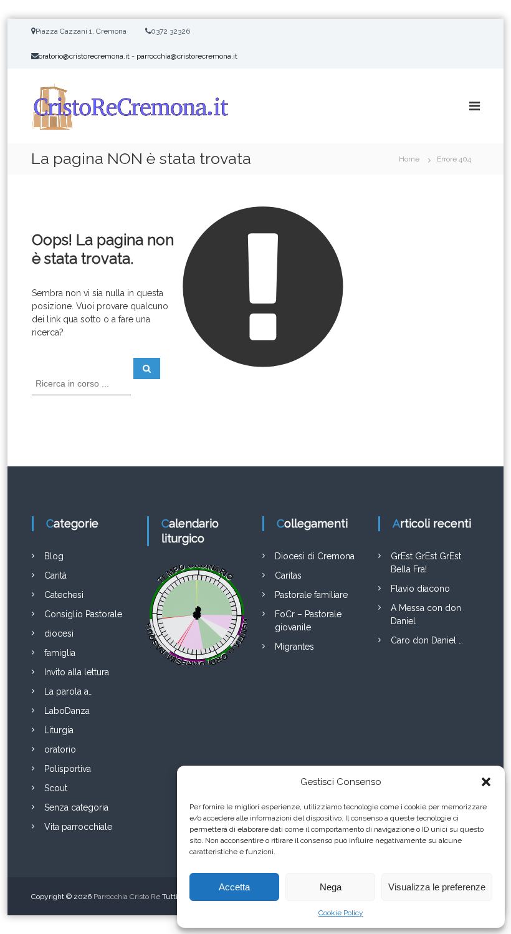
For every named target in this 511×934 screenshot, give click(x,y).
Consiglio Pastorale (83, 614)
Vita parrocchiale (78, 827)
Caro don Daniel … (427, 640)
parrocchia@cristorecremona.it (186, 56)
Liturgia (59, 730)
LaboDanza (67, 711)
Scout (55, 788)
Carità (55, 575)
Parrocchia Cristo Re (126, 896)
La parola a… (68, 691)
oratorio (60, 749)
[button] (486, 782)
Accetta (234, 887)
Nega (330, 887)
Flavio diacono (420, 589)
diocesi (59, 633)
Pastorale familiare (311, 595)
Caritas (288, 575)
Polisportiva (67, 769)
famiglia (59, 653)
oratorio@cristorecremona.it (84, 56)
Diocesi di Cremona (315, 556)
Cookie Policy (340, 912)
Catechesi (64, 595)
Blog (54, 556)
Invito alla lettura (76, 672)
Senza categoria (76, 807)
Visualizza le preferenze (436, 887)
